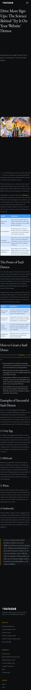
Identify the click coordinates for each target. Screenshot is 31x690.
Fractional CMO (6, 642)
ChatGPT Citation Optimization (11, 639)
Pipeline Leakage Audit (9, 635)
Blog (3, 669)
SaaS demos (26, 195)
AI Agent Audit (6, 632)
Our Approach (6, 672)
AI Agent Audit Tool (8, 666)
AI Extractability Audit (9, 629)
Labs (3, 687)
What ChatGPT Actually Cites (11, 657)
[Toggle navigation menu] (27, 3)
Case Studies (6, 654)
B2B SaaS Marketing (8, 626)
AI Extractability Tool (8, 663)
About (4, 684)
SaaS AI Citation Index (9, 660)
